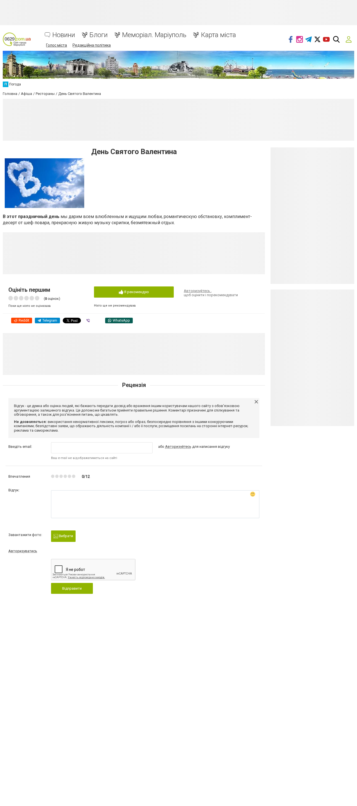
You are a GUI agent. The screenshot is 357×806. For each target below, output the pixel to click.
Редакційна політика (92, 45)
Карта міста (218, 35)
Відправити (72, 588)
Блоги (99, 35)
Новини (63, 35)
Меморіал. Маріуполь (154, 35)
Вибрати (65, 536)
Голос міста (56, 45)
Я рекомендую (136, 292)
